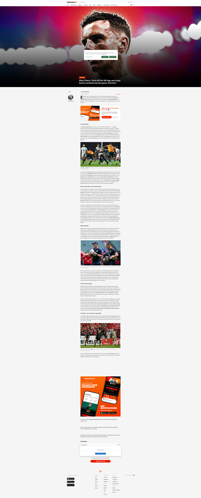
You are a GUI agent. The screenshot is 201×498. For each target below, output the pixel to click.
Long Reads (80, 5)
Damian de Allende (99, 292)
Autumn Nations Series (85, 91)
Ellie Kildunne (91, 173)
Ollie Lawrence (83, 176)
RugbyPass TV (99, 5)
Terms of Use (115, 479)
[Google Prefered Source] (77, 485)
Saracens (82, 200)
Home (96, 477)
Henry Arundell (103, 176)
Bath (91, 274)
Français (105, 494)
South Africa (111, 292)
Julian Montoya (94, 138)
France (92, 349)
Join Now (105, 477)
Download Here (107, 117)
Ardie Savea (109, 133)
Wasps (111, 236)
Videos (96, 485)
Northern (105, 485)
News (68, 5)
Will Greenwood (107, 308)
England (87, 167)
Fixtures (96, 479)
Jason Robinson (107, 180)
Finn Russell (101, 209)
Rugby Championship (86, 126)
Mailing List (106, 481)
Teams (90, 5)
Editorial (114, 492)
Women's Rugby (106, 5)
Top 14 (95, 233)
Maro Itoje (82, 167)
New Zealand (83, 99)
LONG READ (82, 77)
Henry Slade (117, 305)
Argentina (115, 97)
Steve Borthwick (113, 99)
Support (114, 487)
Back (70, 91)
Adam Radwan (111, 176)
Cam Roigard (98, 134)
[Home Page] (72, 2)
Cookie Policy (115, 481)
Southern (105, 487)
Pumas (99, 275)
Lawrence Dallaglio (116, 180)
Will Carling (92, 308)
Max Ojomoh (104, 305)
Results (96, 481)
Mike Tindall (115, 308)
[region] (101, 55)
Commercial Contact (116, 490)
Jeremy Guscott (100, 308)
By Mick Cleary (70, 101)
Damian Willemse (84, 136)
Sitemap (96, 488)
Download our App (113, 5)
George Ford (83, 213)
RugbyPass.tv (106, 479)
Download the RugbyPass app (95, 419)
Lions (97, 97)
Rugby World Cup (113, 217)
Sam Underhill (111, 353)
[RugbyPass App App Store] (77, 479)
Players (94, 5)
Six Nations (90, 175)
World (105, 490)
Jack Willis (108, 233)
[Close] (116, 51)
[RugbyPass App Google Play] (77, 482)
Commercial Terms (116, 483)
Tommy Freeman (91, 176)
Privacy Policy (115, 477)
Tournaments (85, 5)
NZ (104, 492)
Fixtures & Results (73, 5)
